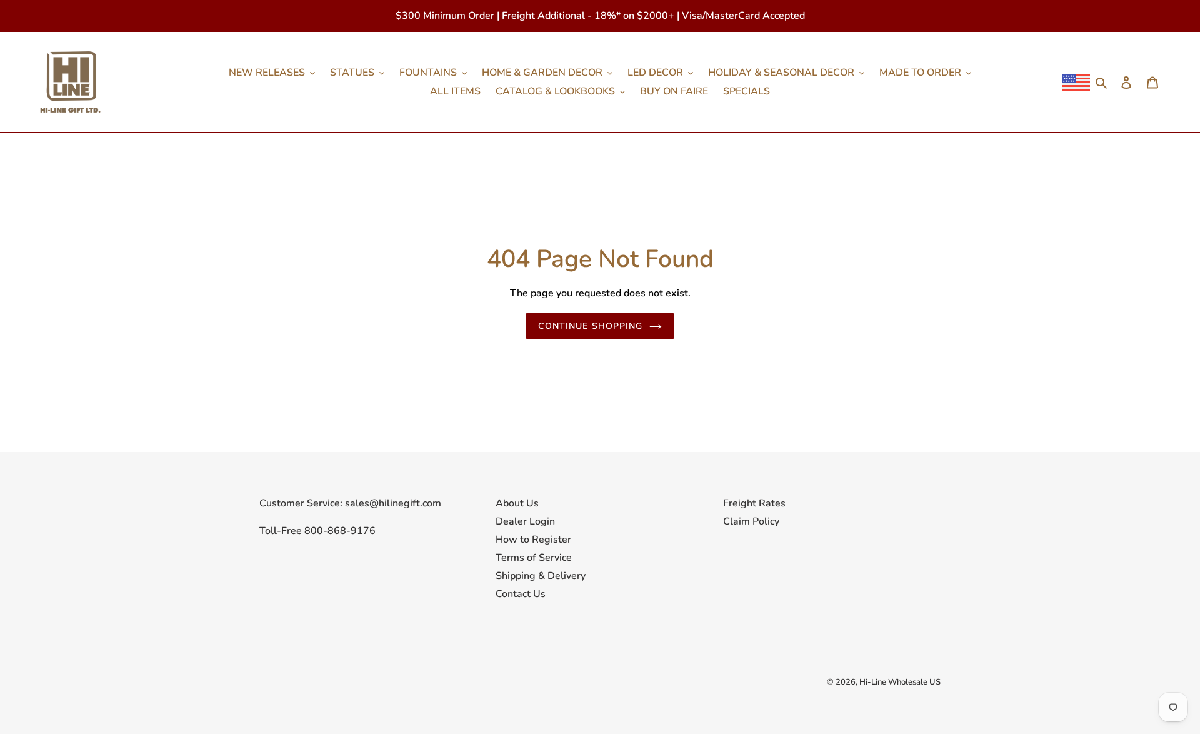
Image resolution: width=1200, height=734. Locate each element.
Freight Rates (754, 503)
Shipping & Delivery (541, 576)
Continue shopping (590, 326)
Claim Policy (751, 521)
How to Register (533, 539)
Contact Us (521, 594)
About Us (517, 503)
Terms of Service (534, 558)
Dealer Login (525, 521)
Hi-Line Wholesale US (900, 682)
